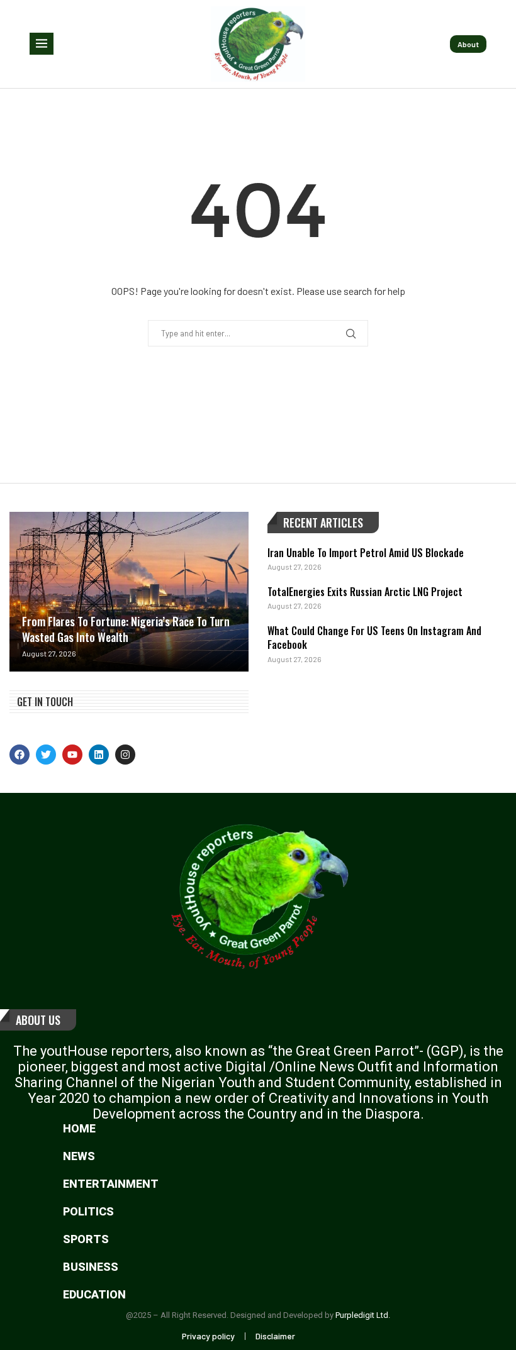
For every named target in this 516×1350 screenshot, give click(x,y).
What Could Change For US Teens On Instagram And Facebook (374, 637)
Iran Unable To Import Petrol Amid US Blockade (365, 552)
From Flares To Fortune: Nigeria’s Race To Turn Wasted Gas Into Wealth (126, 629)
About (468, 44)
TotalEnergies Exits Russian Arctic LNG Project (365, 591)
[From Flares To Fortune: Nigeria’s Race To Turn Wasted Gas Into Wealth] (129, 592)
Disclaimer (275, 1336)
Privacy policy (208, 1336)
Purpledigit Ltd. (362, 1315)
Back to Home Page (258, 385)
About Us (38, 1020)
